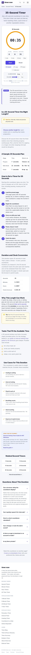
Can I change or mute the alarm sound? (13, 527)
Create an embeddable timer (12, 553)
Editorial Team (5, 643)
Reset (20, 62)
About (3, 652)
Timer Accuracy (6, 635)
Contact (12, 652)
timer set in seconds (20, 304)
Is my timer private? (9, 541)
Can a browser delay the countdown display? (10, 488)
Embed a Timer (6, 638)
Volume (9, 77)
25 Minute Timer (6, 604)
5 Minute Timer (6, 601)
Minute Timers (6, 586)
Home (3, 6)
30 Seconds (8, 470)
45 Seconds (22, 470)
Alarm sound (12, 74)
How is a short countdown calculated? (11, 519)
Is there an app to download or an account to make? (13, 534)
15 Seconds (8, 465)
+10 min (19, 58)
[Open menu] (27, 2)
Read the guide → (8, 447)
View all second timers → (15, 474)
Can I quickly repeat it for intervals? (14, 512)
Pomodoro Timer (6, 613)
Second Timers (10, 6)
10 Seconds (22, 461)
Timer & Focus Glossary (8, 632)
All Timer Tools (6, 592)
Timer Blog (5, 630)
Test (22, 77)
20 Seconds (22, 465)
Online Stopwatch (6, 623)
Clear (24, 58)
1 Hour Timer (5, 606)
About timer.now (6, 640)
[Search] (20, 2)
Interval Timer (5, 615)
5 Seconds (8, 461)
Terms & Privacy (20, 652)
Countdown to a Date (7, 621)
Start (10, 62)
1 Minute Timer (6, 598)
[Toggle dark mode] (23, 2)
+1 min (6, 58)
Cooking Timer (6, 618)
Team (7, 652)
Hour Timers (5, 589)
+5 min (12, 58)
